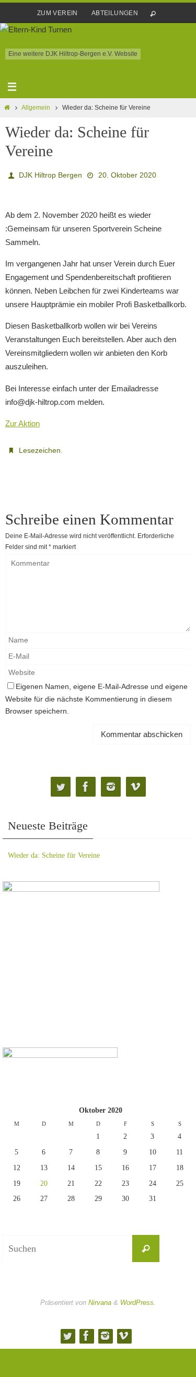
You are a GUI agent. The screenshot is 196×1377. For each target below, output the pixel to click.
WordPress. (138, 1297)
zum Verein (57, 13)
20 (44, 1177)
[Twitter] (61, 781)
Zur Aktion (22, 420)
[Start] (7, 107)
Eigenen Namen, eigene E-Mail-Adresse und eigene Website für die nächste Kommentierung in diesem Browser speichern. (96, 693)
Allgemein (35, 107)
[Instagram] (111, 781)
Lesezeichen (40, 446)
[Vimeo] (136, 781)
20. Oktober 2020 (127, 174)
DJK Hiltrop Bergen (50, 174)
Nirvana (99, 1297)
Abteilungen (114, 13)
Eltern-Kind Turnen (50, 37)
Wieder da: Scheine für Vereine (54, 850)
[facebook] (86, 781)
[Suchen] (145, 1242)
